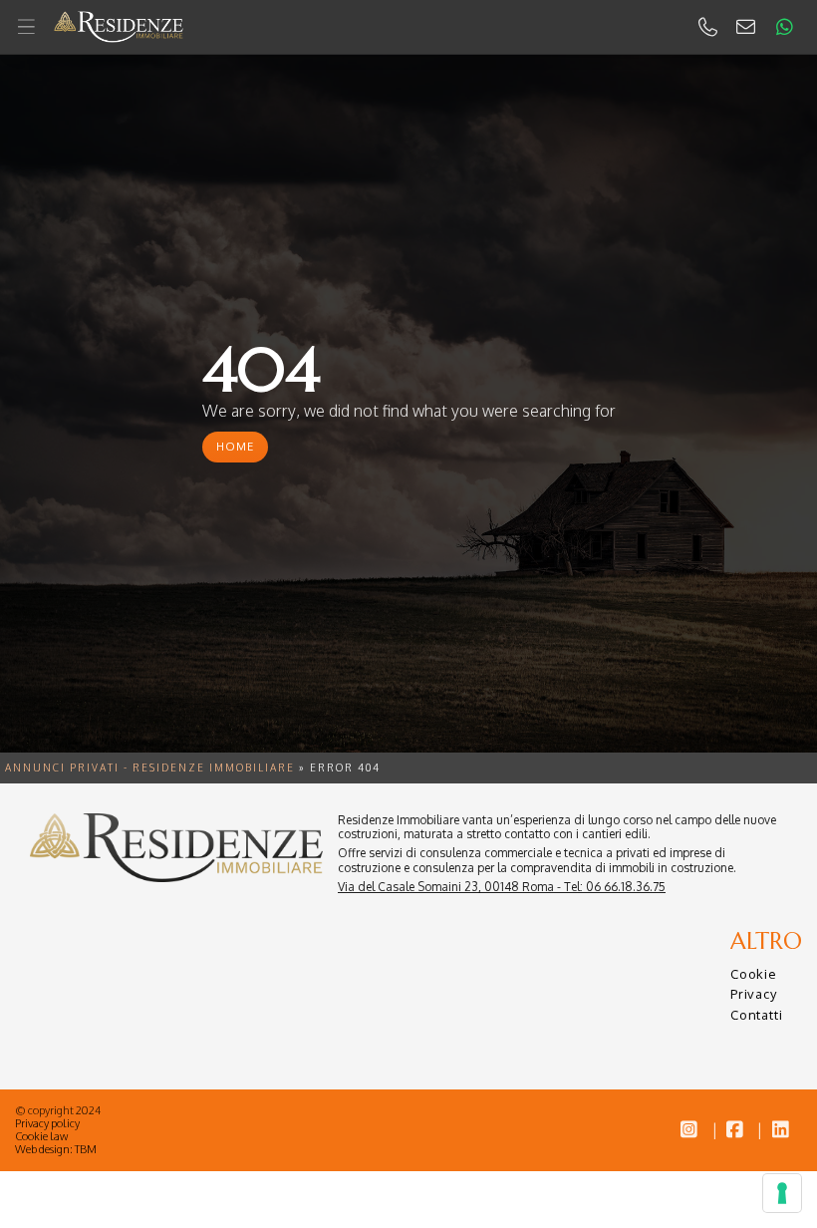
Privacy (753, 994)
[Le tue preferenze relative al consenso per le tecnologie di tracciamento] (782, 1193)
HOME (235, 447)
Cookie (753, 974)
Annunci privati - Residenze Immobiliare (150, 767)
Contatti (756, 1015)
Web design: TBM (56, 1149)
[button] (408, 27)
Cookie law (41, 1136)
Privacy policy (47, 1123)
